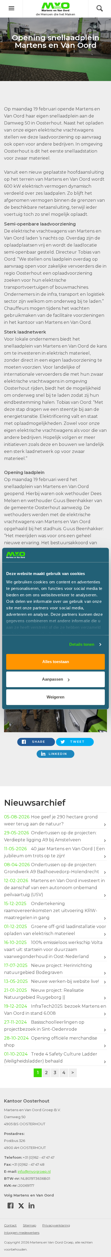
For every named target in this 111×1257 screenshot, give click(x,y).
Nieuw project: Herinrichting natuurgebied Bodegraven (48, 969)
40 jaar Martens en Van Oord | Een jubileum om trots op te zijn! (54, 852)
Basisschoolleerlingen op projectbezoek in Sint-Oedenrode (44, 1026)
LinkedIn (58, 754)
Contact (10, 1225)
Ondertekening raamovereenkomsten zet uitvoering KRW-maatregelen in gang (50, 910)
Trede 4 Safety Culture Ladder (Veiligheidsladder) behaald (50, 1057)
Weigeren (55, 697)
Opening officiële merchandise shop (50, 1042)
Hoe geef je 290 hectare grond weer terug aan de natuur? (51, 820)
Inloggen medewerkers (21, 1233)
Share (38, 742)
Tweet (77, 742)
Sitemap (29, 1225)
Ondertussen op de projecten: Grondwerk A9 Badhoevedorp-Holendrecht (52, 868)
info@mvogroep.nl (34, 1171)
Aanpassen (52, 679)
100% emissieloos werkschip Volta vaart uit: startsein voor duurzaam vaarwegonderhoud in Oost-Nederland (53, 949)
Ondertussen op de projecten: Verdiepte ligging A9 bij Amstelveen (50, 836)
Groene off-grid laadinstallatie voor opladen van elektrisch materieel (55, 930)
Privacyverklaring (56, 1225)
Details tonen (81, 644)
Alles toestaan (55, 661)
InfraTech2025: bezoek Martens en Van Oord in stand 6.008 (55, 1010)
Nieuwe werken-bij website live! (52, 981)
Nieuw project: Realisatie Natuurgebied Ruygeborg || (44, 994)
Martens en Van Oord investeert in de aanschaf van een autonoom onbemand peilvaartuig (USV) (54, 887)
